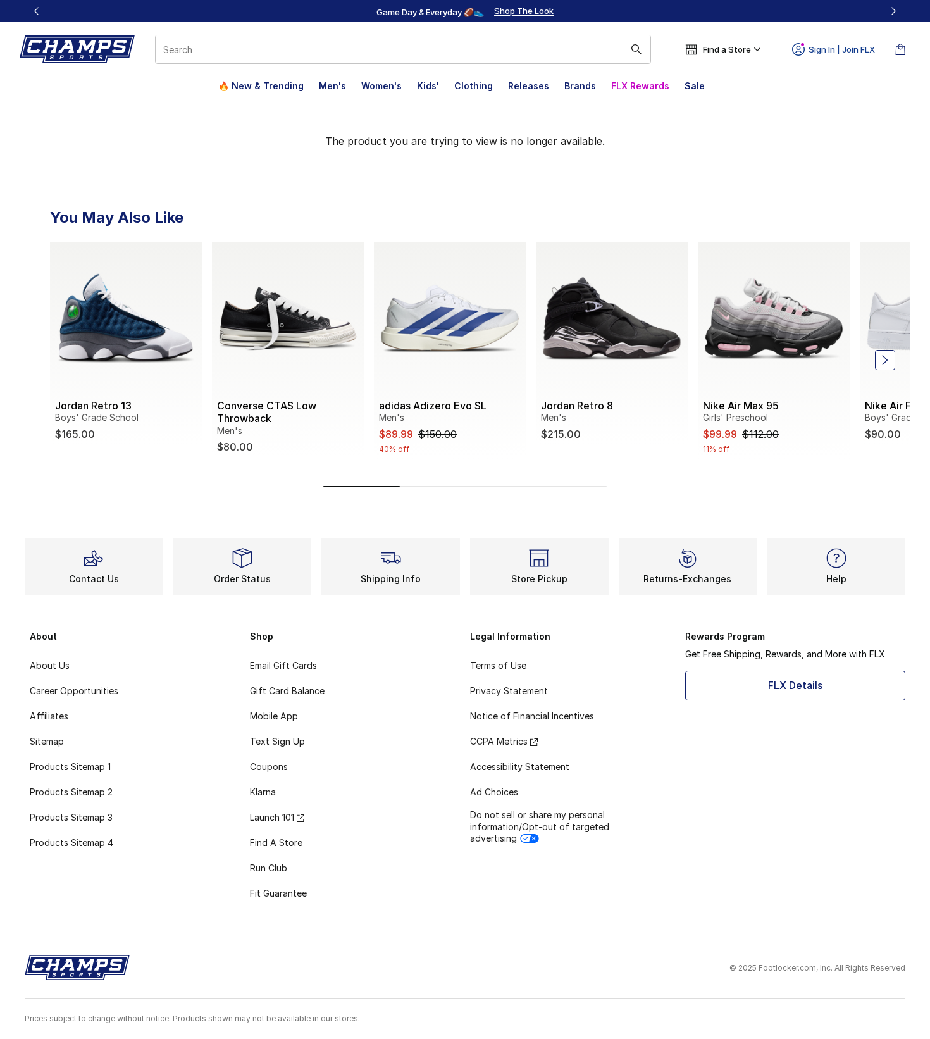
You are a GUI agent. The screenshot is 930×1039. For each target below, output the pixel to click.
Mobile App (274, 716)
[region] (465, 11)
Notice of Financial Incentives (532, 716)
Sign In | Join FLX (842, 49)
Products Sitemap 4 (71, 842)
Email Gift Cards (283, 665)
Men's (332, 85)
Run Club (268, 867)
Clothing (473, 85)
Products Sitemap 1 (70, 766)
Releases (528, 85)
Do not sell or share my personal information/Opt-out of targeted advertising (539, 826)
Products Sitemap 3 (71, 817)
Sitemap (47, 741)
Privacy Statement (509, 690)
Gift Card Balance (287, 690)
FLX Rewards (640, 85)
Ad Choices (494, 792)
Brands (580, 85)
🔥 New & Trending (261, 85)
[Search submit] (636, 49)
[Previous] (36, 11)
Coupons (269, 766)
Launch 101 (272, 817)
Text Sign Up (277, 741)
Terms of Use (498, 665)
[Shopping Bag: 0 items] (900, 49)
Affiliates (49, 716)
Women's (381, 85)
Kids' (428, 85)
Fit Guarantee (278, 893)
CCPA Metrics (499, 741)
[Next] (893, 11)
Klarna (263, 792)
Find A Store (276, 842)
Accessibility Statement (519, 766)
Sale (695, 85)
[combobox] (403, 49)
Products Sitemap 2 (71, 792)
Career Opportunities (74, 690)
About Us (50, 665)
